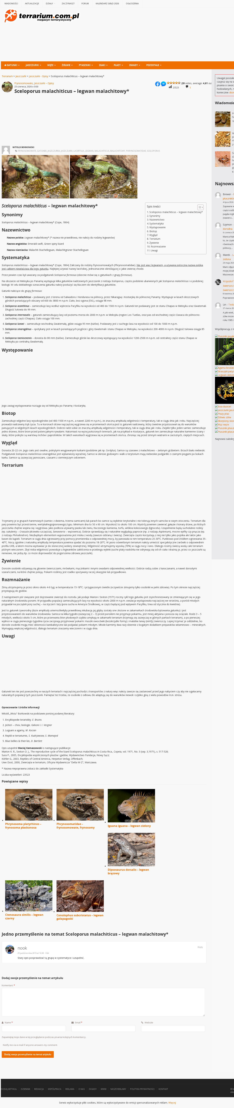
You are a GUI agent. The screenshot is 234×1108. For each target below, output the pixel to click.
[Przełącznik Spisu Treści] (199, 207)
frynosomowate (27, 150)
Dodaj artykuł (9, 1089)
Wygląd (153, 235)
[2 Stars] (171, 82)
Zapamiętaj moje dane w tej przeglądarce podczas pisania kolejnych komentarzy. (44, 1037)
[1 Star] (168, 82)
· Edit (47, 953)
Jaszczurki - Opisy (38, 76)
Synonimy (154, 215)
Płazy (117, 65)
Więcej (172, 1102)
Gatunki (11, 65)
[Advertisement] (104, 121)
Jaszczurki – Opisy (44, 83)
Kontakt (163, 1089)
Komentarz (8, 985)
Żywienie (154, 242)
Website (148, 1022)
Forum (85, 3)
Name (8, 1022)
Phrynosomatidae (136, 150)
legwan (89, 150)
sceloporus (153, 150)
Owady (133, 65)
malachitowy (117, 150)
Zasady (93, 1089)
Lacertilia (78, 150)
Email (78, 1022)
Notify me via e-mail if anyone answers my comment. (30, 1044)
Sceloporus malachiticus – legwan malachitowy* (176, 212)
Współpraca (54, 1089)
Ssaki (102, 65)
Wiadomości (11, 3)
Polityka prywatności (142, 1089)
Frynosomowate (23, 83)
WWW (103, 1089)
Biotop (153, 231)
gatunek (42, 150)
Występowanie (157, 227)
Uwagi (154, 250)
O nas (81, 1089)
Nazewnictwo (156, 219)
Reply (200, 947)
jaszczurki (66, 150)
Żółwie (66, 65)
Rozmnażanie (158, 246)
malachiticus (102, 150)
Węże (50, 65)
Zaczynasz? (68, 3)
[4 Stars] (176, 82)
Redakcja (39, 1089)
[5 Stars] (179, 82)
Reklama (69, 1089)
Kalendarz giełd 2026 (107, 3)
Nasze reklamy (118, 1089)
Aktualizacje (32, 3)
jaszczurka (54, 150)
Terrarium (7, 76)
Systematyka (156, 223)
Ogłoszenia (132, 3)
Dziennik (25, 1089)
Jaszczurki (32, 65)
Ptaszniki (84, 65)
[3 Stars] (173, 82)
